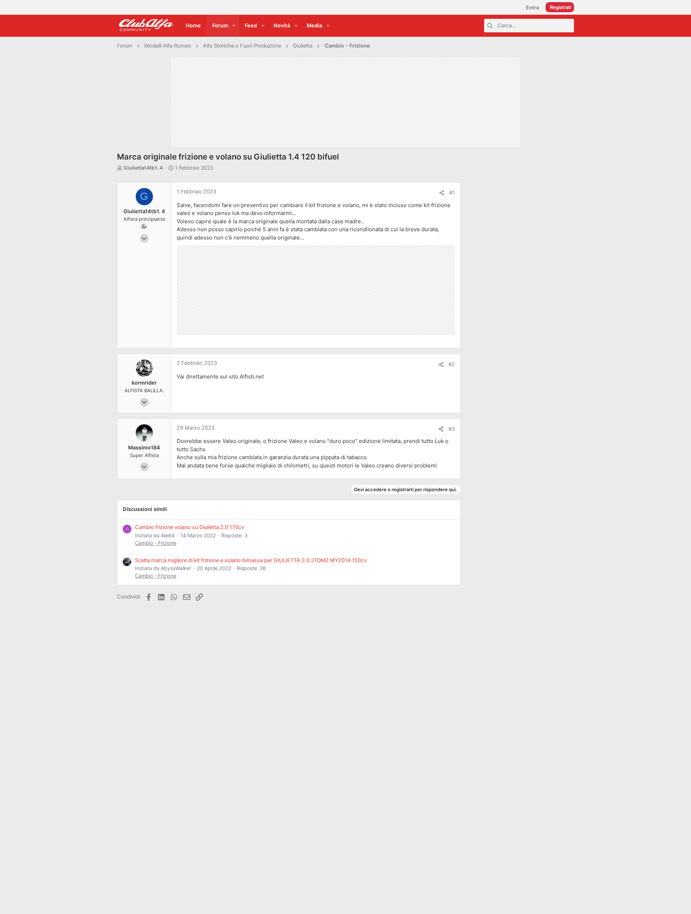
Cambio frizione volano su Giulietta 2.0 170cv (189, 527)
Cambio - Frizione (155, 543)
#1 (452, 192)
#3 (451, 429)
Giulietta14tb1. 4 (143, 168)
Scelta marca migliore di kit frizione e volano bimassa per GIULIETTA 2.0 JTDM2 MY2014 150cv (251, 560)
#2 (451, 364)
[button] (234, 25)
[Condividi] (442, 193)
